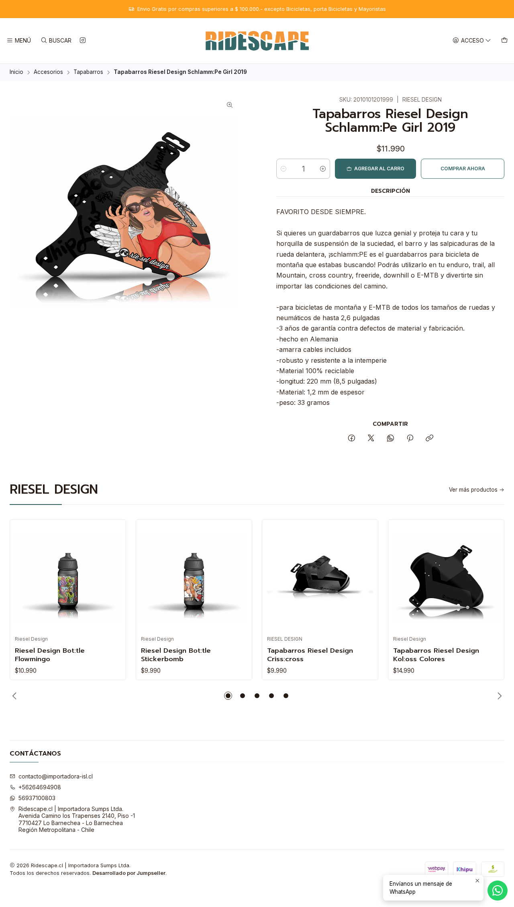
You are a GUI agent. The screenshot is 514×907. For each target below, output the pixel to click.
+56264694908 (39, 787)
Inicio (16, 72)
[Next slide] (498, 696)
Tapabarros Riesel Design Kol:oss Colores (436, 655)
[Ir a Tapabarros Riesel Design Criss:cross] (320, 578)
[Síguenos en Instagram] (82, 40)
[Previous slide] (16, 696)
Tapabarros (88, 72)
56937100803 (36, 798)
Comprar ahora (463, 168)
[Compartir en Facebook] (351, 438)
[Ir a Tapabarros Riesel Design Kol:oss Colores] (446, 578)
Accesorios (48, 72)
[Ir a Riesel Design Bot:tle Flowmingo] (68, 578)
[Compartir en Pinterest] (410, 438)
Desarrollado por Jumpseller (128, 873)
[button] (228, 696)
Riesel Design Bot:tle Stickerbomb (176, 655)
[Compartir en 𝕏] (371, 438)
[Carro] (504, 41)
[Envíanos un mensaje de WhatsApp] (497, 890)
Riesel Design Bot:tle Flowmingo (50, 655)
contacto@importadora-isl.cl (55, 776)
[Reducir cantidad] (283, 168)
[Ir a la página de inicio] (257, 41)
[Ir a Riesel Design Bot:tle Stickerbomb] (194, 578)
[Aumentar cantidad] (323, 168)
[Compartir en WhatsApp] (390, 438)
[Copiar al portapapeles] (429, 438)
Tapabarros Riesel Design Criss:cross (310, 655)
